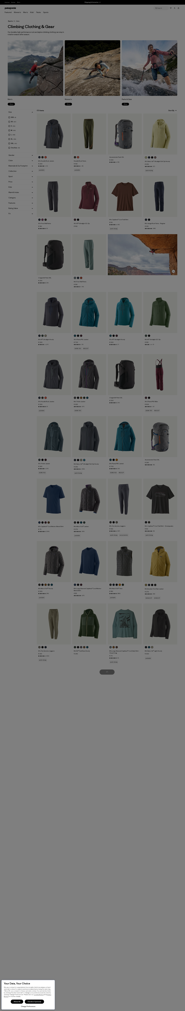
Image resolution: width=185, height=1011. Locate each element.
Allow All (17, 1002)
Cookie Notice (39, 994)
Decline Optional (34, 1002)
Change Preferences (28, 1006)
